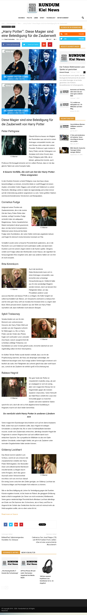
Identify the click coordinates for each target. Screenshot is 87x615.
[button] (82, 18)
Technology (50, 18)
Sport (42, 18)
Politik (29, 18)
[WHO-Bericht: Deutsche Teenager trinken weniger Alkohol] (64, 150)
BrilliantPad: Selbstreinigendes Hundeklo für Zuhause (13, 538)
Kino (13, 26)
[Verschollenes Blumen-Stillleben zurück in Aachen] (64, 126)
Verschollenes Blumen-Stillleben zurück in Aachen (77, 126)
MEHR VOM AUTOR (28, 553)
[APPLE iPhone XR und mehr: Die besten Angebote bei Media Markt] (29, 563)
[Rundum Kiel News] (43, 7)
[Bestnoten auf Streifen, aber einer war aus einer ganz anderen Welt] (64, 92)
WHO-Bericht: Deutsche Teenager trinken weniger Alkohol (77, 150)
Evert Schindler (10, 39)
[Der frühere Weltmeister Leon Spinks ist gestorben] (72, 57)
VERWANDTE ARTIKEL (11, 553)
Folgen (81, 34)
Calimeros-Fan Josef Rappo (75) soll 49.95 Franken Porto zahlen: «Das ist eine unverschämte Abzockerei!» (44, 541)
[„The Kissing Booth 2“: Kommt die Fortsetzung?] (10, 563)
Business (21, 18)
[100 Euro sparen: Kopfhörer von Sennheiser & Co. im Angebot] (48, 565)
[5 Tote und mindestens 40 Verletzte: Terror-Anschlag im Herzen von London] (64, 137)
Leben (36, 18)
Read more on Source (10, 514)
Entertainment (63, 18)
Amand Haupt (64, 72)
